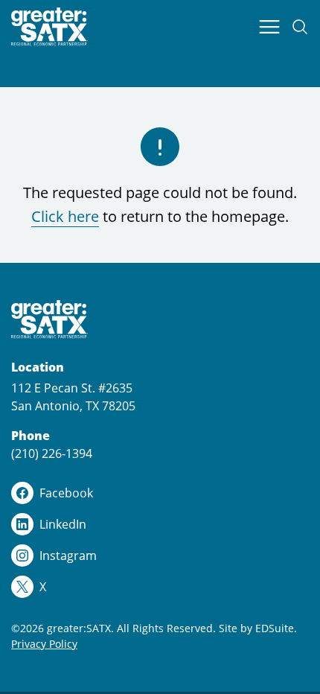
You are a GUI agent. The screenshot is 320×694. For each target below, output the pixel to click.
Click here (65, 216)
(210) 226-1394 (51, 453)
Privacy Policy (44, 644)
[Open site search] (300, 27)
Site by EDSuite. (258, 628)
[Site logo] (49, 26)
